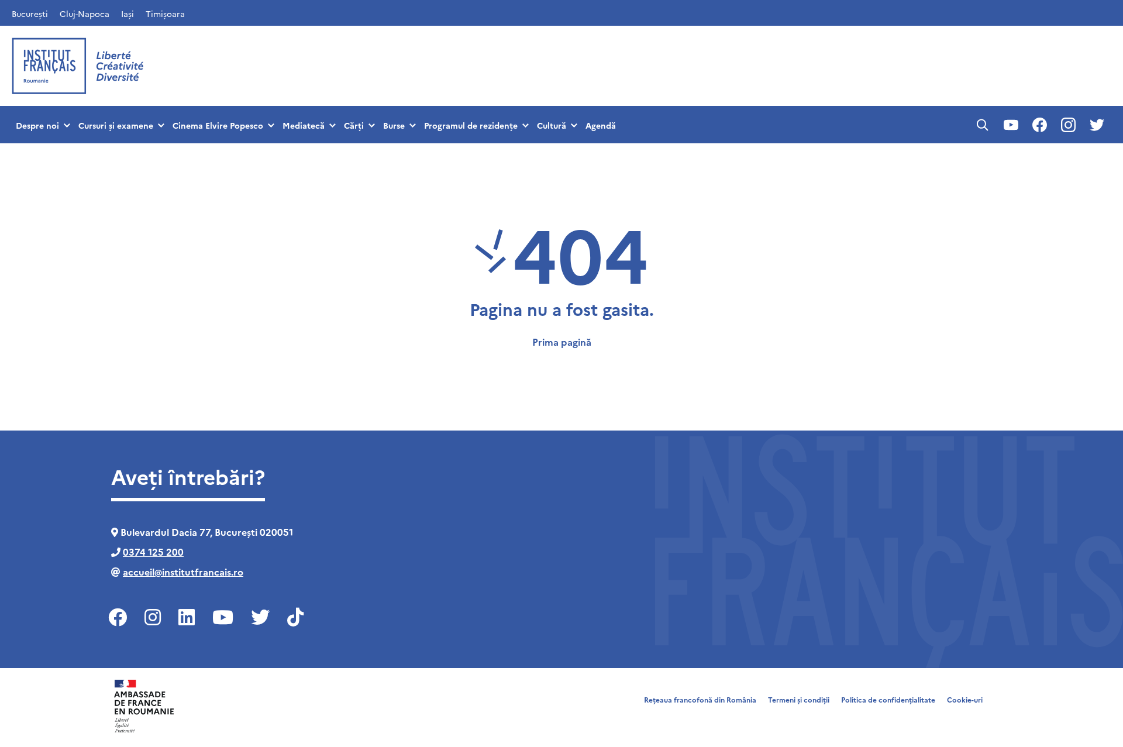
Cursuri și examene (115, 125)
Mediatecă (304, 125)
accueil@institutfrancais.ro (183, 571)
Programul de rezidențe (471, 125)
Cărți (354, 125)
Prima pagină (561, 341)
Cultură (551, 125)
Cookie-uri (965, 699)
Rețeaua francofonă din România (700, 699)
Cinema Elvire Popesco (218, 125)
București (30, 13)
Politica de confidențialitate (888, 699)
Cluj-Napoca (84, 13)
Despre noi (37, 125)
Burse (394, 125)
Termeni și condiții (798, 699)
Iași (127, 13)
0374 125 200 (153, 551)
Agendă (600, 125)
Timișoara (165, 13)
